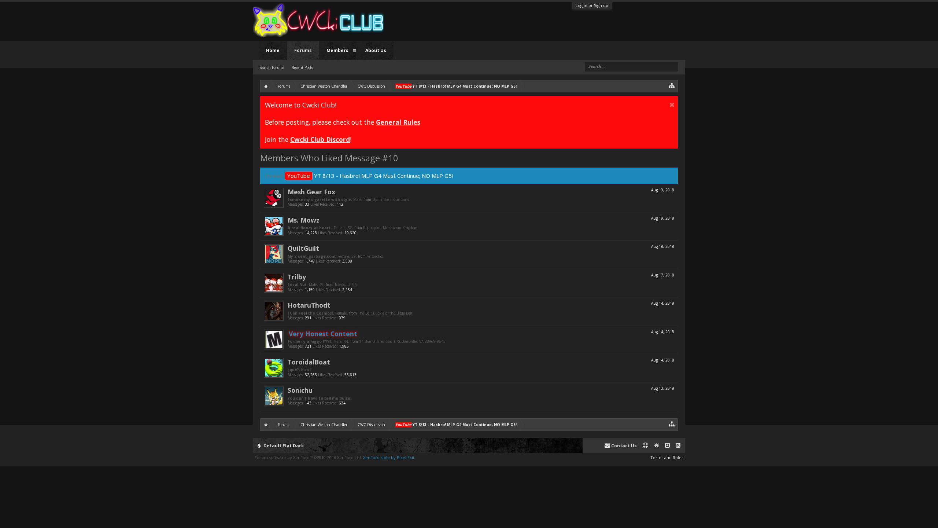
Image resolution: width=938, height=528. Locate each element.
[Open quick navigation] (672, 85)
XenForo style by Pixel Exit (388, 457)
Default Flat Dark (283, 446)
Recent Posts (302, 67)
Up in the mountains (390, 199)
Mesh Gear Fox (311, 191)
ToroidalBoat (309, 362)
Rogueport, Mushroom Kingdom (390, 227)
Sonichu (300, 390)
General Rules (398, 122)
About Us (375, 50)
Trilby (297, 276)
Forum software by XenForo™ (308, 457)
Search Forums (271, 67)
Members (337, 50)
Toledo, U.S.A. (346, 284)
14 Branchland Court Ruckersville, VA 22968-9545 (402, 341)
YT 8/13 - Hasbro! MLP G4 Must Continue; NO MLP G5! (370, 175)
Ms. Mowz (304, 220)
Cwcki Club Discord (320, 139)
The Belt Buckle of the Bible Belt (385, 313)
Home (273, 50)
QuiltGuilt (303, 248)
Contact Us (623, 446)
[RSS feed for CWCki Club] (678, 446)
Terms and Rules (666, 457)
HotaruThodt (309, 305)
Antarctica (375, 256)
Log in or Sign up (592, 5)
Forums (303, 50)
